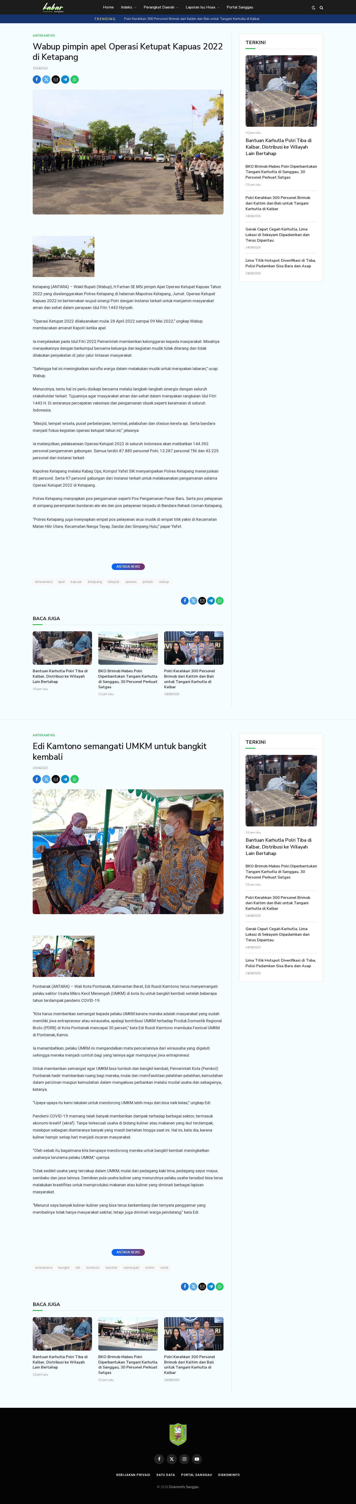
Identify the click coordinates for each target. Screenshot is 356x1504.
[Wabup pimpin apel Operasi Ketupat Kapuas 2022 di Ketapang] (128, 152)
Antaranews (44, 36)
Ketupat (113, 582)
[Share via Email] (56, 79)
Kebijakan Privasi (133, 1475)
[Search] (321, 7)
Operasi (131, 582)
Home (108, 7)
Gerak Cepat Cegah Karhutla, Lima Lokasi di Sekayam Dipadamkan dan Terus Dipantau (278, 235)
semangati (131, 1267)
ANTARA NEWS (128, 567)
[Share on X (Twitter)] (46, 79)
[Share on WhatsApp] (74, 79)
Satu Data (165, 1475)
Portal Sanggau (240, 7)
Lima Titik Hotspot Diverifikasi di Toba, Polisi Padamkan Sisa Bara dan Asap (281, 263)
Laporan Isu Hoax (200, 7)
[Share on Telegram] (65, 79)
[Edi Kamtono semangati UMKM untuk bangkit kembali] (128, 851)
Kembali (112, 1267)
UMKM (150, 1267)
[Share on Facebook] (37, 79)
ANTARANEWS (43, 582)
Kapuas (76, 582)
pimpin (148, 582)
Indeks (126, 7)
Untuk (164, 1267)
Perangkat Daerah (159, 7)
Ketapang (95, 582)
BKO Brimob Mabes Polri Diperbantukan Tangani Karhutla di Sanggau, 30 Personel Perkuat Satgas (127, 679)
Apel (61, 582)
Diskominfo (229, 1475)
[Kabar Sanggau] (53, 7)
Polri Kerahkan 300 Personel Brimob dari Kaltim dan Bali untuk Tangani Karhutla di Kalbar (192, 19)
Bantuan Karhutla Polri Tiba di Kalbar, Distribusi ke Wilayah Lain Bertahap (60, 676)
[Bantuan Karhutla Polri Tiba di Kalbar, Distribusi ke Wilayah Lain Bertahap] (62, 648)
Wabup (164, 582)
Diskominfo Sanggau (184, 1487)
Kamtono (93, 1267)
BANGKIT (64, 1267)
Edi (78, 1267)
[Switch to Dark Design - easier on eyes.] (314, 8)
